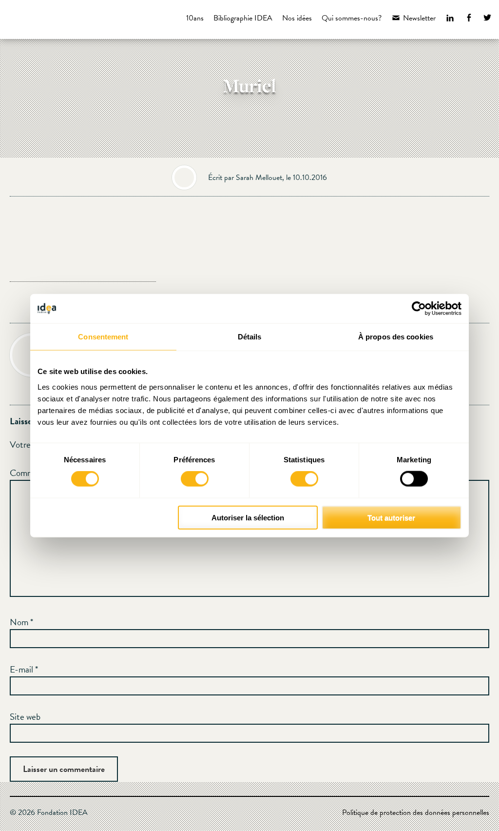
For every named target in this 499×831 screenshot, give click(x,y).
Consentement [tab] (103, 337)
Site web (25, 717)
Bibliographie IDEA (242, 18)
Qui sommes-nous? (352, 18)
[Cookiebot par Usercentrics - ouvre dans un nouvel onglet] (418, 308)
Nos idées (297, 18)
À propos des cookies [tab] (395, 337)
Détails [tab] (250, 337)
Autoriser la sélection (247, 517)
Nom (21, 622)
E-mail (24, 669)
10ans (195, 18)
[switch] (195, 479)
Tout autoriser (391, 517)
